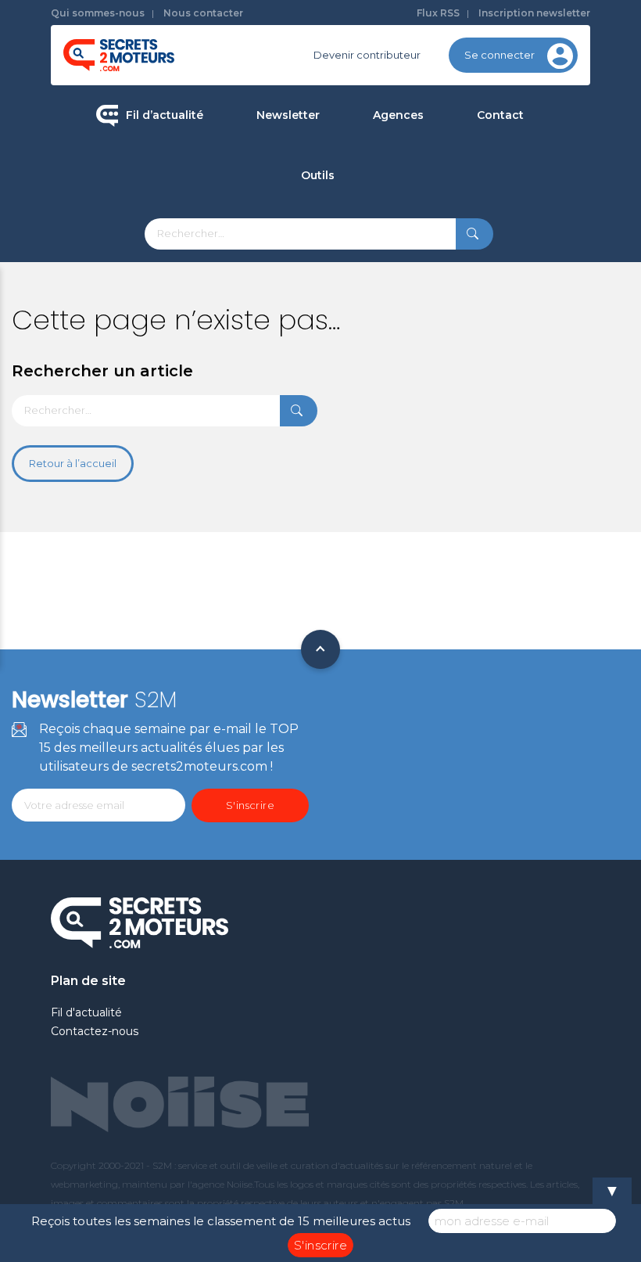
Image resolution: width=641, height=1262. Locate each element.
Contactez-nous (94, 1031)
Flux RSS (438, 13)
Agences (398, 115)
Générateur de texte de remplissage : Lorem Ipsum (396, 287)
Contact (500, 115)
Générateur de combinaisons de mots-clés (396, 420)
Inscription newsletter (534, 13)
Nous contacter (203, 13)
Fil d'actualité (86, 1012)
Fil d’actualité (164, 115)
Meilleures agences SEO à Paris (468, 170)
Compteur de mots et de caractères (396, 230)
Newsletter (288, 115)
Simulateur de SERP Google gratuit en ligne (396, 354)
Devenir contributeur (367, 55)
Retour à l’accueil (72, 463)
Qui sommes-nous (98, 13)
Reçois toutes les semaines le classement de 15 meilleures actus (220, 1220)
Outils (318, 175)
